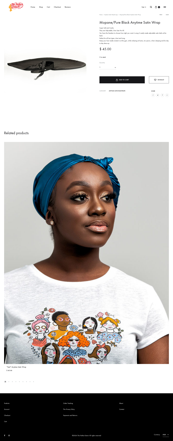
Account (6, 409)
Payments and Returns (70, 415)
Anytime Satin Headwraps (111, 14)
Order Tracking (68, 403)
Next (167, 14)
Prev (160, 14)
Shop (41, 7)
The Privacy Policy (69, 409)
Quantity (102, 63)
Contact (121, 409)
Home (33, 7)
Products (6, 403)
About (121, 403)
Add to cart (124, 80)
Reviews (68, 7)
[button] (5, 382)
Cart (48, 7)
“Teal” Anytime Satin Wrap (16, 367)
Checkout (57, 7)
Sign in (144, 7)
